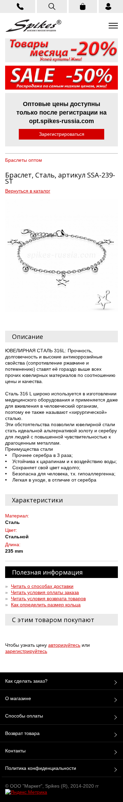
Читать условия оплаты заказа (45, 592)
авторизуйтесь (64, 645)
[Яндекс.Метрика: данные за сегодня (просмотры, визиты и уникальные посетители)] (26, 792)
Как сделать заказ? (26, 681)
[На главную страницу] (33, 25)
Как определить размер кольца (46, 604)
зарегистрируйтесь (26, 651)
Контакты (15, 750)
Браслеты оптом (23, 160)
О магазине (18, 698)
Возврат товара (22, 733)
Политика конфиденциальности (40, 768)
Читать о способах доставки (42, 586)
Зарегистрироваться (61, 134)
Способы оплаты (24, 716)
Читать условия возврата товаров (48, 598)
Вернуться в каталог (27, 191)
